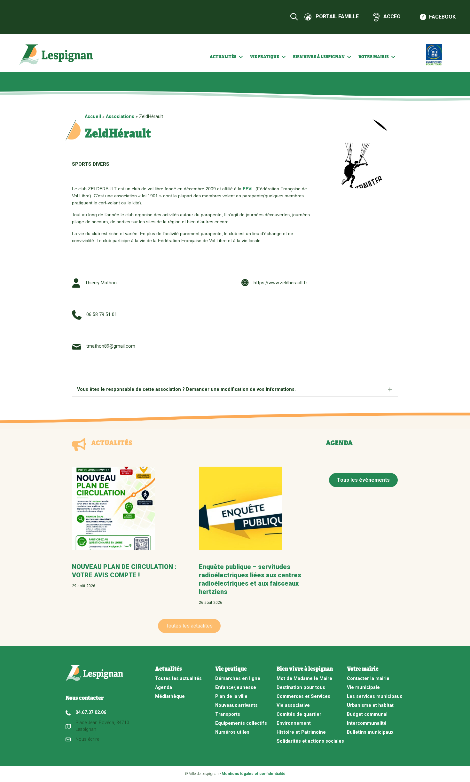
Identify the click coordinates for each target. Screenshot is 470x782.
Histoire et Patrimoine (301, 732)
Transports (227, 714)
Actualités (223, 56)
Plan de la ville (231, 696)
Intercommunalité (367, 723)
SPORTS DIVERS (90, 164)
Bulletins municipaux (370, 732)
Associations (120, 116)
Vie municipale (363, 687)
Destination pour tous (301, 687)
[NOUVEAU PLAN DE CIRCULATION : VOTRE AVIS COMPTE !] (113, 508)
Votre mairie (373, 56)
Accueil (93, 116)
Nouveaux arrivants (236, 705)
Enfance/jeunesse (235, 687)
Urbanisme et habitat (370, 705)
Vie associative (293, 705)
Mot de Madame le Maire (304, 678)
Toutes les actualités (178, 678)
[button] (240, 57)
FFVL (249, 188)
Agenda (163, 687)
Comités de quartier (299, 714)
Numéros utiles (232, 732)
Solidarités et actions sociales (310, 741)
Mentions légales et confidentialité (254, 773)
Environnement (294, 723)
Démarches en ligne (237, 678)
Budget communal (367, 714)
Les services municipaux (374, 696)
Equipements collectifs (241, 723)
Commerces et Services (303, 696)
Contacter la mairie (368, 678)
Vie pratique (264, 56)
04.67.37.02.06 (90, 712)
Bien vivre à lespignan (319, 56)
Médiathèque (170, 696)
